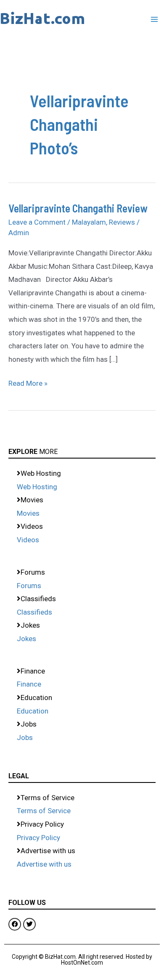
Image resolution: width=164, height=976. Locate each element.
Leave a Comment (37, 222)
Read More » (28, 382)
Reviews (122, 222)
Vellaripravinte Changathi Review (78, 208)
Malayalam (89, 222)
